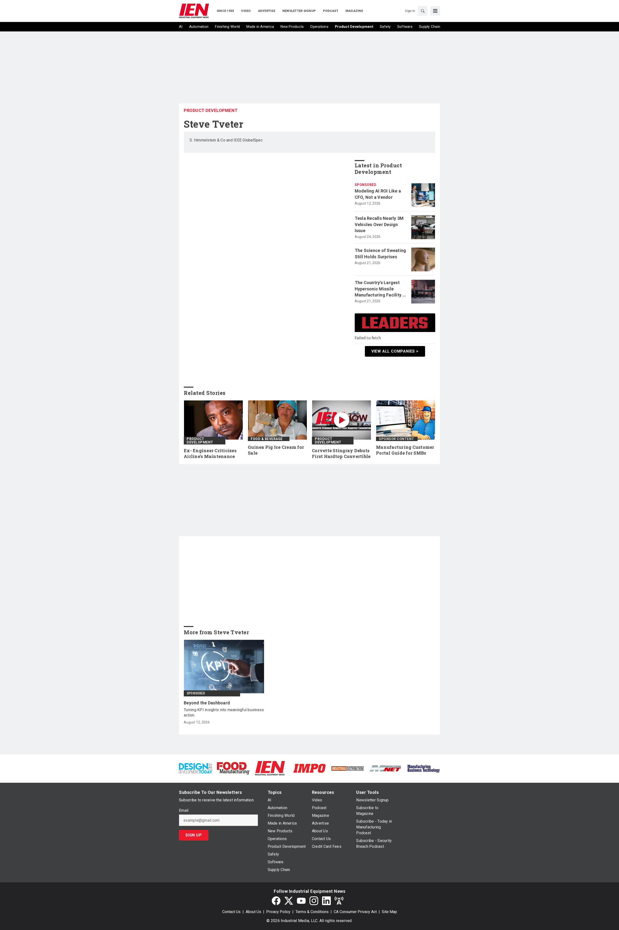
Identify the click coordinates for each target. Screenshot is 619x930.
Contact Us (231, 911)
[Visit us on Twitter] (288, 900)
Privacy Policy (278, 911)
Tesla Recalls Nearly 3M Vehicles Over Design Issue (379, 224)
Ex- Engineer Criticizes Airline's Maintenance (210, 453)
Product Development (211, 110)
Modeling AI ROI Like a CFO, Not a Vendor (378, 193)
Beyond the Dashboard (207, 702)
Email (183, 810)
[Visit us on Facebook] (276, 900)
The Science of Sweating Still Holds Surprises (380, 253)
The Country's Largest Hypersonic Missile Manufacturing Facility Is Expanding (380, 289)
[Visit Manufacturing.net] (385, 768)
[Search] (422, 11)
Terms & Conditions (312, 911)
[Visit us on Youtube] (301, 900)
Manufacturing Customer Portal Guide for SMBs (405, 450)
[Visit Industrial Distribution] (347, 768)
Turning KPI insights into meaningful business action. (224, 712)
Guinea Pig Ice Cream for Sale (276, 450)
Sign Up (193, 835)
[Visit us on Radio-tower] (339, 900)
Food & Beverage (267, 439)
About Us (253, 911)
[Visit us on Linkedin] (326, 900)
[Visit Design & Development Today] (195, 768)
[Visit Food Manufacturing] (233, 768)
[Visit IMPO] (309, 768)
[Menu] (435, 11)
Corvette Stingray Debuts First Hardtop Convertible (341, 453)
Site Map (389, 911)
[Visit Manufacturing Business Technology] (423, 768)
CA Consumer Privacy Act (355, 911)
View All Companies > (395, 351)
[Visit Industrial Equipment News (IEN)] (270, 768)
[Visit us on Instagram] (314, 900)
